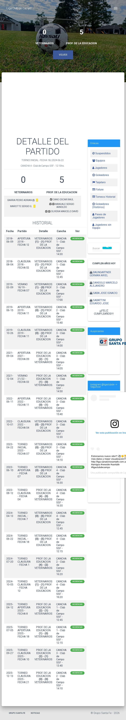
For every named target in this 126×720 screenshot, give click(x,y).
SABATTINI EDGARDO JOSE (99, 302)
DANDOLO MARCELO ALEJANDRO (103, 284)
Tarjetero (100, 182)
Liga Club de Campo (19, 8)
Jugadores (100, 167)
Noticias (35, 713)
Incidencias (77, 238)
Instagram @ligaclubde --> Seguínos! (103, 385)
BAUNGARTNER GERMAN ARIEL (100, 274)
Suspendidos (103, 153)
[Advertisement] (63, 109)
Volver (63, 54)
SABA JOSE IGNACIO (105, 293)
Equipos (100, 160)
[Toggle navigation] (116, 8)
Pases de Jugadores (99, 216)
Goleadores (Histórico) (100, 205)
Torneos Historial (105, 196)
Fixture (99, 189)
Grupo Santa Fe (17, 713)
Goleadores (102, 175)
